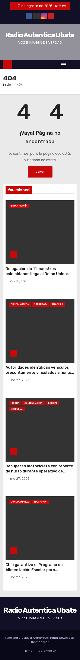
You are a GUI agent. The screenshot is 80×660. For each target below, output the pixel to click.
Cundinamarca (20, 304)
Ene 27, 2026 (19, 380)
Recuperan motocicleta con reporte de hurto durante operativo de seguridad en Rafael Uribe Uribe (39, 471)
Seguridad (40, 304)
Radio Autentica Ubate (40, 35)
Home (28, 651)
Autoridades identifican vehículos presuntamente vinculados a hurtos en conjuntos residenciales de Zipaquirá (39, 375)
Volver (40, 171)
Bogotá (15, 403)
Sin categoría (19, 205)
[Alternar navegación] (63, 64)
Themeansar (40, 642)
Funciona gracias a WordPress (26, 638)
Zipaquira (57, 304)
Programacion (46, 651)
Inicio (7, 84)
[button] (72, 64)
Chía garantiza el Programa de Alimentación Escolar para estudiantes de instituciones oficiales (34, 572)
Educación (40, 501)
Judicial (52, 403)
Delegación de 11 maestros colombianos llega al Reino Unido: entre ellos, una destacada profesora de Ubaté (37, 276)
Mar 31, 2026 (19, 281)
